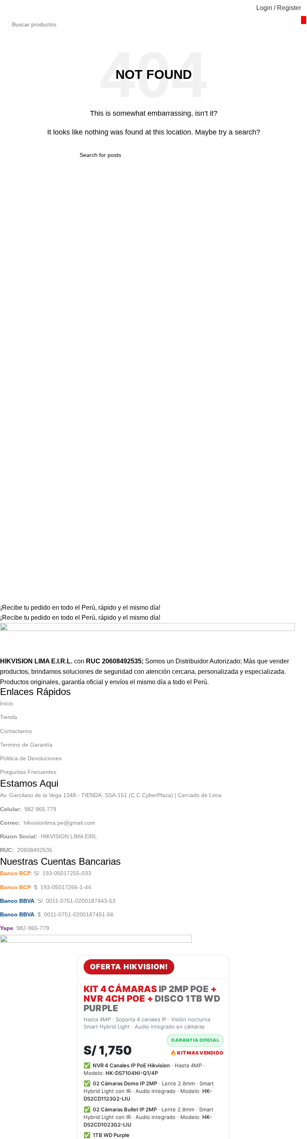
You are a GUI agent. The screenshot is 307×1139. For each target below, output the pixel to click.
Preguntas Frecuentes (28, 772)
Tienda (8, 717)
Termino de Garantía (26, 744)
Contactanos (16, 731)
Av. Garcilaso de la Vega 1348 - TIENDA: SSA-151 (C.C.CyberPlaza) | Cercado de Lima (110, 795)
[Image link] (147, 639)
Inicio (6, 703)
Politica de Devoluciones (31, 758)
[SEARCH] (303, 20)
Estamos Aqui (29, 783)
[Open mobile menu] (9, 8)
